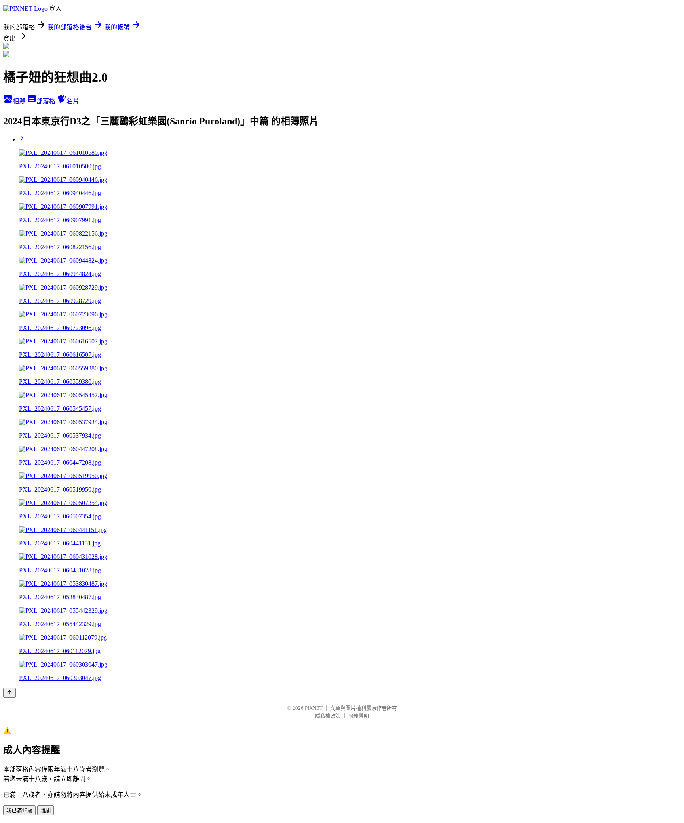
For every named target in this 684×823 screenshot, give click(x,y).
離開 (45, 810)
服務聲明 (358, 716)
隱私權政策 (328, 716)
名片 (72, 101)
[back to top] (9, 693)
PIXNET (314, 708)
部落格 (46, 101)
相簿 (20, 101)
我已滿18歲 (19, 810)
